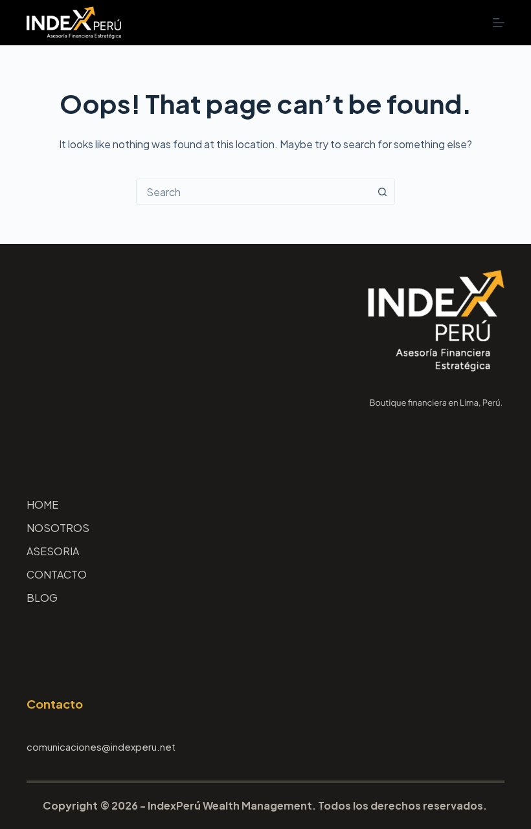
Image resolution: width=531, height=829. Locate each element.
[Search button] (382, 191)
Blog (42, 597)
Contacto (57, 574)
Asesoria (53, 551)
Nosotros (58, 528)
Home (42, 504)
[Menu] (498, 22)
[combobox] (253, 191)
